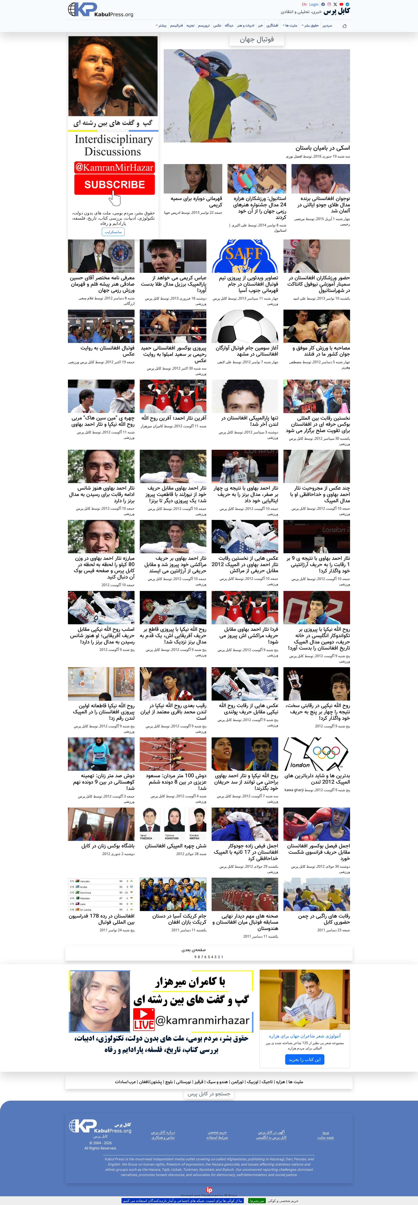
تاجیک (267, 1082)
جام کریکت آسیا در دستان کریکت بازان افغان (179, 919)
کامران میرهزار (152, 426)
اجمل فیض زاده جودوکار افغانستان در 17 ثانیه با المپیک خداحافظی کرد (246, 852)
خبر (260, 26)
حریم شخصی (217, 1132)
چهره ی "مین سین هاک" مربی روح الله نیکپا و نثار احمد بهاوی (103, 421)
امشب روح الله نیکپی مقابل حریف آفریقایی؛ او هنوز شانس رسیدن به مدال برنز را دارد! (102, 635)
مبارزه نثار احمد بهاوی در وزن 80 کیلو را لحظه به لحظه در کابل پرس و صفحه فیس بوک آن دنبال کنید (104, 567)
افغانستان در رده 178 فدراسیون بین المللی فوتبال (102, 919)
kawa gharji (294, 789)
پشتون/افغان (150, 1082)
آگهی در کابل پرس (271, 1132)
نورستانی (183, 1082)
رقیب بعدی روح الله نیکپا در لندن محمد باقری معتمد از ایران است (173, 712)
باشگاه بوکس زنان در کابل (108, 846)
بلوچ (169, 1082)
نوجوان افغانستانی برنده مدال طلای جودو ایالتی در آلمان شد (323, 205)
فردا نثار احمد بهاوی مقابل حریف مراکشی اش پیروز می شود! (248, 635)
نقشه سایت (325, 1137)
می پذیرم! (257, 1200)
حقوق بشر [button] (311, 26)
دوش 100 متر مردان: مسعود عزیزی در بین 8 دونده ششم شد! (176, 782)
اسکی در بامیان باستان (323, 148)
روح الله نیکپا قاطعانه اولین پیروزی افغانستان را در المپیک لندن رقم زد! (104, 712)
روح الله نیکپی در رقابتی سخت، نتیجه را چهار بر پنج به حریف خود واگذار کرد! (317, 712)
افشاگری (272, 26)
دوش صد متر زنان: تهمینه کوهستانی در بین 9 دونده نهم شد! (104, 782)
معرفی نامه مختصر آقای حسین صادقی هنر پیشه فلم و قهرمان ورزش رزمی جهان (102, 284)
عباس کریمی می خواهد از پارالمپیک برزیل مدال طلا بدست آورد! (173, 284)
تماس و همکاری (163, 1137)
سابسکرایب (113, 231)
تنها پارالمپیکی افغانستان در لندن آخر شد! (249, 421)
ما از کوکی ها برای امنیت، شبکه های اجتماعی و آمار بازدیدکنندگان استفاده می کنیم (182, 1200)
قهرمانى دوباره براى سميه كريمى (196, 202)
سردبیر (327, 26)
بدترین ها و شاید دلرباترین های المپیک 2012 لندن (317, 779)
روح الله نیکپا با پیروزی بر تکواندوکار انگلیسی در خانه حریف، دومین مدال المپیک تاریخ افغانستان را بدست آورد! (319, 638)
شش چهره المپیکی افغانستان (175, 846)
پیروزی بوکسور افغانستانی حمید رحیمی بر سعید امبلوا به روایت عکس (173, 354)
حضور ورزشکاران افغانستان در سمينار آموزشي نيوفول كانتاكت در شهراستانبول (318, 284)
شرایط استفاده (217, 1137)
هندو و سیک (217, 1082)
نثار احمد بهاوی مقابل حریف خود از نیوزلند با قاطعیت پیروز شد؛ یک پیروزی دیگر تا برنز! (175, 494)
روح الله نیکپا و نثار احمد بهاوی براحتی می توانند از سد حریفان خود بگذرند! (246, 782)
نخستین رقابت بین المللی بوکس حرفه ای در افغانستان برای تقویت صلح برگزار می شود (318, 424)
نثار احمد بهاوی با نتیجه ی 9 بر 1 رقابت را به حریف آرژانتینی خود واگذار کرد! (318, 564)
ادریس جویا (172, 212)
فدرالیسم (176, 26)
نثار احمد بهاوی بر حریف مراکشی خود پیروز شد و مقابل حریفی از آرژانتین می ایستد (175, 564)
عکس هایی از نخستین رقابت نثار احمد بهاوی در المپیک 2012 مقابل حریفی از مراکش (245, 564)
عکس (217, 26)
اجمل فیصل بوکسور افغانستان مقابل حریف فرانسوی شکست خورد (318, 852)
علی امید (299, 298)
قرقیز (198, 1082)
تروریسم (204, 26)
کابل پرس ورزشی (81, 362)
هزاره (280, 1082)
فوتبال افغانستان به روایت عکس (108, 351)
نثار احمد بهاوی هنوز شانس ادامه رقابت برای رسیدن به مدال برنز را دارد (102, 494)
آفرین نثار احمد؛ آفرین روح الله (174, 418)
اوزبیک (252, 1082)
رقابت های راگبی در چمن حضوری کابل (324, 919)
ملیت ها (295, 1082)
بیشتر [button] (162, 26)
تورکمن (237, 1082)
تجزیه (190, 26)
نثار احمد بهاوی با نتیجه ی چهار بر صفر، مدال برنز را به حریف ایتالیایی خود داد (246, 494)
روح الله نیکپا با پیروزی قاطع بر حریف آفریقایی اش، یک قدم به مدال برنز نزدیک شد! (173, 635)
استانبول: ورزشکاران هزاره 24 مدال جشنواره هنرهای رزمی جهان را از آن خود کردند (259, 208)
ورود (325, 1132)
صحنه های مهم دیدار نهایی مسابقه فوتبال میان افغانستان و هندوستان (245, 922)
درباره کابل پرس (163, 1132)
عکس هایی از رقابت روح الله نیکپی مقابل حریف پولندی (248, 709)
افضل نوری (294, 156)
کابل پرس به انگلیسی (271, 1137)
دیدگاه (229, 26)
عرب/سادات (125, 1082)
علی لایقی (224, 362)
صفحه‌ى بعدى (194, 950)
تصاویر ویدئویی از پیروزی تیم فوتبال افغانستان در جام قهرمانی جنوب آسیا (248, 284)
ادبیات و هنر (245, 26)
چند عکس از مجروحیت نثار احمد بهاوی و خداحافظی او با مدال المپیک (320, 494)
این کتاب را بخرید (305, 1059)
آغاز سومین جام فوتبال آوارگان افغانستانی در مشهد (247, 351)
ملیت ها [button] (291, 26)
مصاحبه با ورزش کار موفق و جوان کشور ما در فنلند (321, 351)
